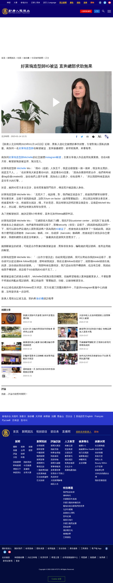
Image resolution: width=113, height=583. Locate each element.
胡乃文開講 (83, 453)
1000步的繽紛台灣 (102, 475)
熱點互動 (54, 449)
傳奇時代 (67, 495)
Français (99, 416)
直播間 (66, 431)
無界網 (102, 557)
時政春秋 (54, 456)
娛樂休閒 (100, 441)
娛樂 (31, 447)
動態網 (93, 557)
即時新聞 (17, 465)
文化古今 (68, 466)
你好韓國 (99, 453)
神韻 (8, 3)
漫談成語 (68, 459)
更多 (18, 561)
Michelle (28, 157)
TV (97, 11)
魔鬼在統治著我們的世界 (73, 506)
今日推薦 (27, 465)
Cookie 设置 (56, 579)
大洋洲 (38, 416)
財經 (23, 454)
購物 (92, 3)
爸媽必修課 (69, 463)
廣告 (71, 3)
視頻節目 (41, 431)
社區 (19, 58)
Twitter (104, 2)
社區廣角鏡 (41, 473)
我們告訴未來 (69, 492)
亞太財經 (40, 480)
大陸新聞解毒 (56, 480)
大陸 (15, 457)
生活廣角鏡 (100, 445)
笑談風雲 (68, 449)
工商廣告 (67, 537)
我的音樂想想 (101, 480)
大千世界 (99, 466)
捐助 (78, 3)
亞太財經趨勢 (42, 477)
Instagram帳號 (53, 157)
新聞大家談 (55, 445)
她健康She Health (86, 449)
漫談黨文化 (68, 530)
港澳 (23, 447)
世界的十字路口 (57, 473)
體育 (31, 450)
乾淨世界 (44, 557)
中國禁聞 (40, 453)
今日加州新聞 (37, 58)
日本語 (15, 420)
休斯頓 (46, 416)
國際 (15, 447)
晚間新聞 (40, 456)
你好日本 (99, 449)
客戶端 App (96, 548)
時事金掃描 (55, 453)
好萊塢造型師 (26, 148)
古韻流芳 (68, 453)
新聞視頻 (42, 441)
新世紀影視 (8, 561)
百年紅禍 (67, 516)
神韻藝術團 (19, 557)
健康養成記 (83, 456)
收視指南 (29, 548)
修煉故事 (67, 534)
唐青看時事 (55, 470)
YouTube (109, 2)
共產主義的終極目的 (71, 502)
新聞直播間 (86, 11)
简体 (38, 3)
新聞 (17, 441)
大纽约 (14, 416)
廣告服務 (73, 548)
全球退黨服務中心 (70, 557)
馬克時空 (54, 477)
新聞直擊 (40, 459)
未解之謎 (68, 445)
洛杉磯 (26, 58)
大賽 (15, 3)
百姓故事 (67, 527)
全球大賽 (27, 472)
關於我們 (18, 548)
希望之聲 (55, 557)
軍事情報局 (55, 466)
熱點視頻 (27, 462)
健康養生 (84, 441)
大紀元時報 (32, 557)
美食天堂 (99, 456)
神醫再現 (83, 459)
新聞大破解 (55, 463)
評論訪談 (56, 441)
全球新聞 (40, 445)
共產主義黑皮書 (70, 523)
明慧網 (84, 557)
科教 (23, 457)
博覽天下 (17, 469)
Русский (6, 420)
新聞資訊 (11, 58)
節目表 (55, 431)
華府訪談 (40, 466)
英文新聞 (63, 3)
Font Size (100, 136)
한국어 (24, 420)
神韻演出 (17, 472)
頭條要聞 (17, 462)
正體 (33, 3)
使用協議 (51, 548)
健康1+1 (82, 445)
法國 (53, 416)
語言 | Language (49, 3)
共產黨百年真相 (70, 499)
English (89, 416)
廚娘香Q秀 (99, 470)
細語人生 (54, 484)
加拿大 (22, 416)
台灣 (23, 450)
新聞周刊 (40, 463)
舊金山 (60, 416)
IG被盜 (60, 229)
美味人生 (99, 459)
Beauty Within (101, 463)
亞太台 (69, 416)
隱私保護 (40, 548)
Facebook (100, 2)
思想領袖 (54, 459)
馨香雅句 (68, 456)
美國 (15, 450)
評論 (15, 454)
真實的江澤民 (69, 513)
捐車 (85, 3)
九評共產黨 (68, 509)
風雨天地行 (68, 520)
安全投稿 (62, 548)
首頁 (3, 58)
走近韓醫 (83, 463)
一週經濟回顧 (42, 470)
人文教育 (70, 441)
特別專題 (68, 488)
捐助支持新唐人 (83, 432)
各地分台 (24, 3)
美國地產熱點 (70, 470)
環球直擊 (40, 449)
